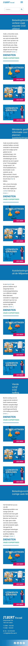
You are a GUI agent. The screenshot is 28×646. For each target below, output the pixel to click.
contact (5, 191)
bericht (9, 284)
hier (12, 179)
